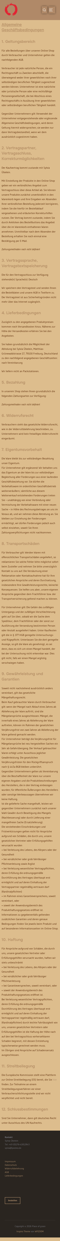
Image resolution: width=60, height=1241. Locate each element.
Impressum (10, 1161)
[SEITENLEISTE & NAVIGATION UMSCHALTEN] (52, 9)
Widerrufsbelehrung (14, 1168)
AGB (7, 1172)
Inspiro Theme (23, 1231)
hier (55, 1079)
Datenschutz (11, 1164)
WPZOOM (39, 1231)
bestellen (12, 1200)
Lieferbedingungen (14, 1175)
